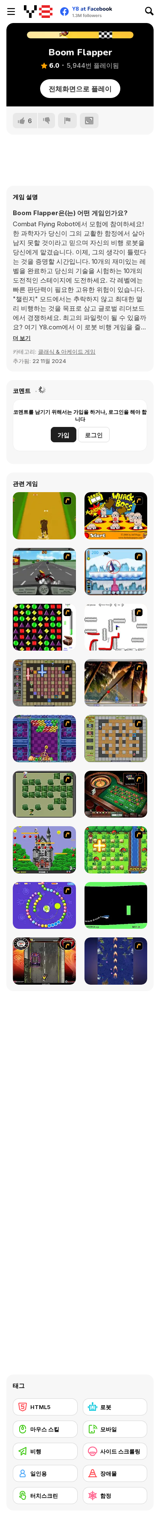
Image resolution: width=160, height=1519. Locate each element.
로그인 (94, 434)
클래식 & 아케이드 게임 (67, 351)
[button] (22, 338)
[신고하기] (67, 120)
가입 (64, 434)
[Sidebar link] (11, 11)
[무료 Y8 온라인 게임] (38, 11)
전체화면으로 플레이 (80, 88)
